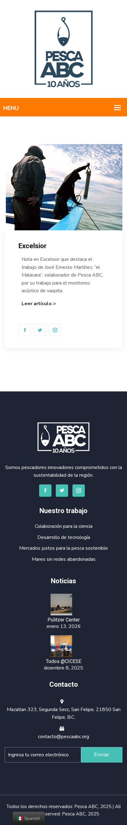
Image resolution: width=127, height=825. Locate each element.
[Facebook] (24, 330)
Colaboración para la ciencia (63, 526)
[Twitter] (40, 330)
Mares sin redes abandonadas (64, 559)
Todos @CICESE (63, 661)
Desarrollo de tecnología (63, 537)
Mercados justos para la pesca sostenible (63, 548)
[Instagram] (55, 330)
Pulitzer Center (63, 620)
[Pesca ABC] (63, 48)
